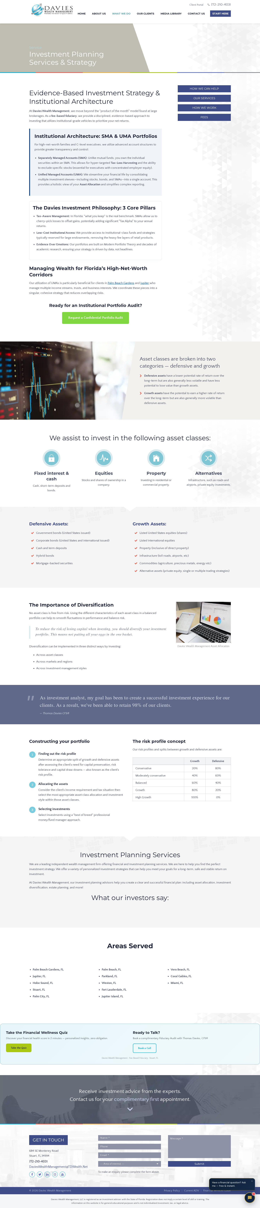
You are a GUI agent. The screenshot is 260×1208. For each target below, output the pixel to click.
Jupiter (144, 283)
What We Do (121, 13)
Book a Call (144, 1048)
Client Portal (196, 4)
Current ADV (191, 1190)
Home (82, 13)
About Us (99, 13)
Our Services (204, 98)
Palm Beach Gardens (121, 283)
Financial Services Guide (217, 1190)
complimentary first (136, 1099)
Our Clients (145, 13)
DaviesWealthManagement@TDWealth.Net (58, 1167)
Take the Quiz (19, 1047)
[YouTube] (62, 1174)
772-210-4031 (38, 1161)
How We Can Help (204, 88)
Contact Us (196, 13)
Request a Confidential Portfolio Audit (95, 318)
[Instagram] (55, 1174)
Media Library (171, 13)
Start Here (220, 13)
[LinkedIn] (47, 1174)
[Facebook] (32, 1174)
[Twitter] (40, 1174)
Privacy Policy (172, 1190)
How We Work (204, 107)
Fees (204, 117)
